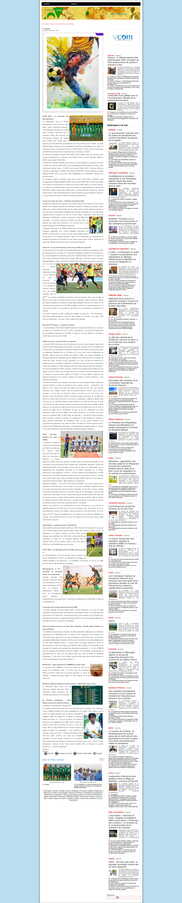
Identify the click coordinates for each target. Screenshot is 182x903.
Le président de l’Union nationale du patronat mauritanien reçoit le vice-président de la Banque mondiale (123, 713)
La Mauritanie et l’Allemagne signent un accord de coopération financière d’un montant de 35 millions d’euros (123, 656)
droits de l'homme (75, 793)
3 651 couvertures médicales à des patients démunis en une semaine (123, 611)
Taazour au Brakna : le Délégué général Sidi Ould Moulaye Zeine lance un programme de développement (123, 82)
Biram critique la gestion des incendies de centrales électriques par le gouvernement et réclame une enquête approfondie (122, 282)
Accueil (47, 4)
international (96, 795)
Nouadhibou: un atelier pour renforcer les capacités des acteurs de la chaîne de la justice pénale (123, 491)
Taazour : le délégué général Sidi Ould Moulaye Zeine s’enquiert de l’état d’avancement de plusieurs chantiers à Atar (123, 61)
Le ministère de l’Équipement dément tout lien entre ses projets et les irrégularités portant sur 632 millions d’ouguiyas (123, 496)
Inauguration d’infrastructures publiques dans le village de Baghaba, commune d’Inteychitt (123, 778)
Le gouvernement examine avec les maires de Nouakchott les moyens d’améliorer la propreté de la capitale (124, 136)
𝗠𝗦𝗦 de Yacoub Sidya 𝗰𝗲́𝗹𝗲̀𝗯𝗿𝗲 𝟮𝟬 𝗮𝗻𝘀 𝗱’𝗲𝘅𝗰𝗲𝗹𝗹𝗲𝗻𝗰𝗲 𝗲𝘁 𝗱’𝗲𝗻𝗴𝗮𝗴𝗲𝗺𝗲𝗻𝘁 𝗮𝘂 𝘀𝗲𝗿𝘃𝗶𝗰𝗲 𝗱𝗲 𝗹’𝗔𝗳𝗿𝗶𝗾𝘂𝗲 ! (122, 118)
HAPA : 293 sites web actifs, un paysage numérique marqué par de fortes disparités (124, 864)
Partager (98, 753)
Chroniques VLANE (50, 791)
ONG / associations (70, 795)
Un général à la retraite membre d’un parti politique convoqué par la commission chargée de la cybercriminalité (123, 277)
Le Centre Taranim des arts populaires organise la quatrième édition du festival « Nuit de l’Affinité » (123, 542)
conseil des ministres (88, 798)
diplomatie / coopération (53, 795)
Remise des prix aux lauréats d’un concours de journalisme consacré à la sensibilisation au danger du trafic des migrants (124, 888)
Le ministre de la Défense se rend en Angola (124, 237)
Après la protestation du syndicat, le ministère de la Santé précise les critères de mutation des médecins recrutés (123, 603)
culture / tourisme (54, 798)
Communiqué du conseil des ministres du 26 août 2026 (122, 507)
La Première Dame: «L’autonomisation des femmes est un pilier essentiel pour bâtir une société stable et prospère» (122, 851)
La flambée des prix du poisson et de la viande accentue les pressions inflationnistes (123, 762)
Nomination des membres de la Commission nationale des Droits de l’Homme (123, 382)
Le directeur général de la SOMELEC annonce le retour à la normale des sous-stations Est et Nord (123, 341)
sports (46, 796)
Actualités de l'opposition (92, 793)
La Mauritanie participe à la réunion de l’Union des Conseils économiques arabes (123, 681)
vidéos (91, 796)
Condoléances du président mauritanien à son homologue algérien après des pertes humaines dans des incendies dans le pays (122, 181)
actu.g (99, 798)
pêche (64, 798)
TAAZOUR (73, 800)
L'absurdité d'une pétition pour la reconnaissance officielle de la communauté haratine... (122, 97)
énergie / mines (65, 791)
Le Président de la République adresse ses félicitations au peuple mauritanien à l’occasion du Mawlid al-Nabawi (123, 426)
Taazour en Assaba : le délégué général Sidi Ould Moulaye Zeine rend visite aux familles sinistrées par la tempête (123, 78)
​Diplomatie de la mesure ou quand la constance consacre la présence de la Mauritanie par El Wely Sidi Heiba (123, 302)
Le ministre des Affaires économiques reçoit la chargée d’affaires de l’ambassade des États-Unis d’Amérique (124, 677)
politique (75, 791)
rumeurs (99, 796)
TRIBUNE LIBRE (72, 796)
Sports (47, 784)
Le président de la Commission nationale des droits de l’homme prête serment (123, 412)
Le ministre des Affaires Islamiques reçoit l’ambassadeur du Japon (122, 451)
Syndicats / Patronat (57, 796)
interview (46, 793)
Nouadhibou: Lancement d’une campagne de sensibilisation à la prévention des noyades (123, 242)
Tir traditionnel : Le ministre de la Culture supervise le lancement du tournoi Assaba (122, 642)
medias (76, 798)
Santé (70, 798)
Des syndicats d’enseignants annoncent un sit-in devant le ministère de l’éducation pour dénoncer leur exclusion (122, 694)
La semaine (114, 794)
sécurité (88, 795)
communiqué (63, 793)
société (54, 793)
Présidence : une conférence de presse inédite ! (123, 112)
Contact (74, 4)
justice (81, 795)
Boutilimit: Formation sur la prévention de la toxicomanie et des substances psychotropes (123, 221)
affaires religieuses (95, 791)
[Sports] (73, 33)
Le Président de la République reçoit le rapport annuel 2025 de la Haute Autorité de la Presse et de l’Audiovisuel (123, 880)
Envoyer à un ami (65, 753)
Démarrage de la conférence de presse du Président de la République (122, 884)
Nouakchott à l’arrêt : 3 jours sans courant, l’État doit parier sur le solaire (122, 358)
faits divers (84, 796)
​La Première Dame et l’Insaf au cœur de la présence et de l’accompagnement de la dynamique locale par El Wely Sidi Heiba (122, 327)
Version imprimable (83, 753)
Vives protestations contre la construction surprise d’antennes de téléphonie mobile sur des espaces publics (123, 607)
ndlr (45, 798)
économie (83, 791)
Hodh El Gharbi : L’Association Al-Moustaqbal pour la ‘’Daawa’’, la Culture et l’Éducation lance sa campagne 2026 (124, 444)
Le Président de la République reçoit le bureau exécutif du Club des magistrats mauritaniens (123, 487)
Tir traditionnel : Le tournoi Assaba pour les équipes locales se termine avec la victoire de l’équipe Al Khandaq (88, 786)
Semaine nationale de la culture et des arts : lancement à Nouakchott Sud (123, 566)
